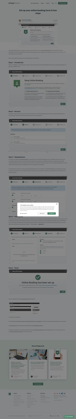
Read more (25, 210)
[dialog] (38, 209)
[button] (23, 213)
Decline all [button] (42, 213)
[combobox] (56, 203)
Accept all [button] (51, 213)
